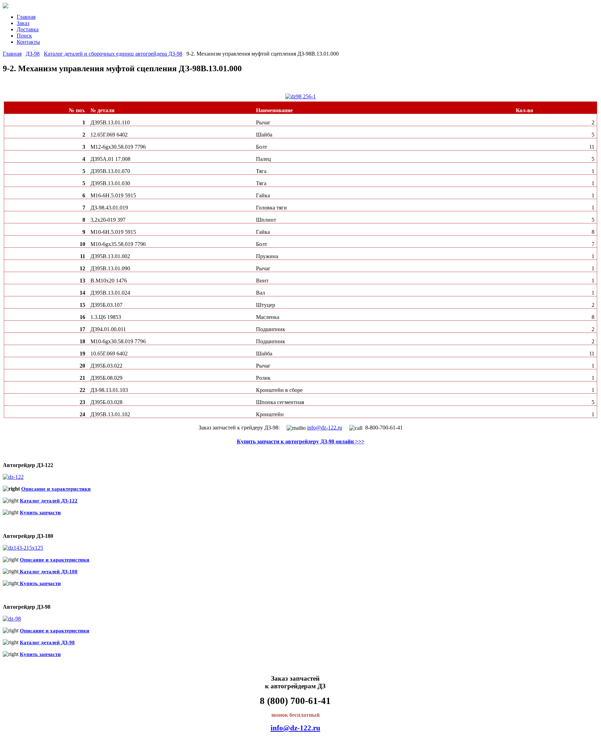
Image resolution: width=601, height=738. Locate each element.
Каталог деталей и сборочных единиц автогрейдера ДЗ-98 (113, 54)
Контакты (28, 42)
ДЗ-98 (33, 54)
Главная (26, 17)
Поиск (24, 36)
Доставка (28, 29)
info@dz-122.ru (324, 427)
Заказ (23, 23)
